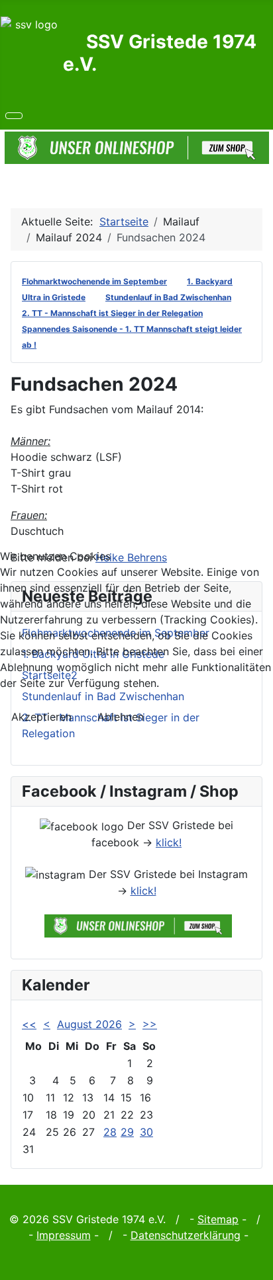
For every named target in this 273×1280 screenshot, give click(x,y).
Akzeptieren (41, 716)
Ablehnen (120, 716)
